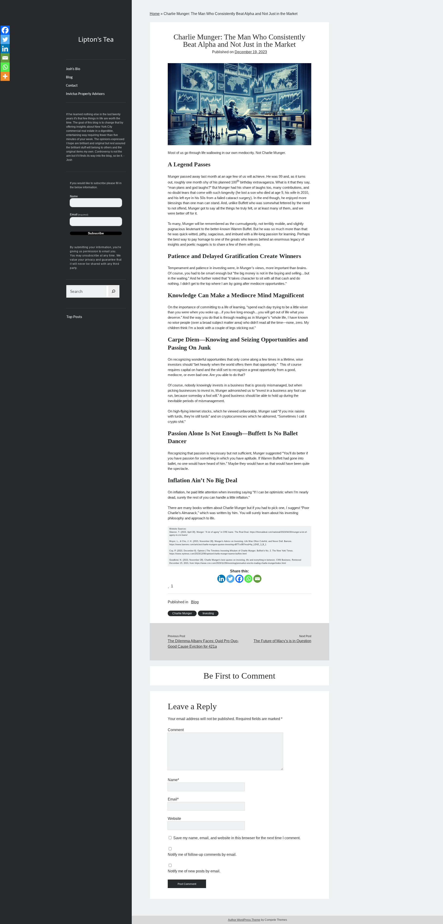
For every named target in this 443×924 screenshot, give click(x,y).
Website (174, 819)
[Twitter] (230, 579)
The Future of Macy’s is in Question (282, 641)
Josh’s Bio (73, 69)
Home (155, 14)
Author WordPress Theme (244, 919)
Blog (69, 77)
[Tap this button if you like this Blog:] (169, 586)
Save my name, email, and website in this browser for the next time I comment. (236, 838)
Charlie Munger (182, 613)
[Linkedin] (221, 579)
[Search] (113, 291)
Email (79, 214)
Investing (208, 613)
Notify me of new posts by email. (194, 871)
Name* (173, 780)
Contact (72, 86)
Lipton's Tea (96, 39)
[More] (5, 76)
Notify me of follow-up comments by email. (202, 854)
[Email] (257, 579)
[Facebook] (239, 579)
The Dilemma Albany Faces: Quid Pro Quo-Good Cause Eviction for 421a (203, 643)
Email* (173, 799)
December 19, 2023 (251, 52)
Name (74, 196)
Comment (176, 730)
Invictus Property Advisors (85, 94)
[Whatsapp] (248, 579)
